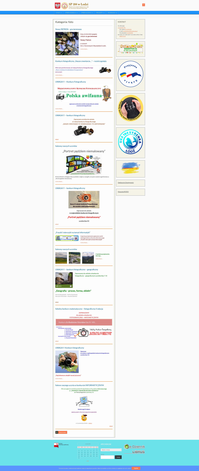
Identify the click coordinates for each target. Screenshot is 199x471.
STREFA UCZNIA (86, 12)
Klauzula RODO (123, 192)
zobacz (90, 423)
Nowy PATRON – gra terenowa (68, 29)
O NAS (58, 12)
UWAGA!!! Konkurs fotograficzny (69, 348)
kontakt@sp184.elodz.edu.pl (130, 31)
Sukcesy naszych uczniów (66, 146)
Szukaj (102, 454)
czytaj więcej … (84, 49)
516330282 (130, 33)
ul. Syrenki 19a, (122, 27)
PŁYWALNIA (111, 12)
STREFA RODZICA (70, 12)
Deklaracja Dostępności (126, 182)
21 (90, 454)
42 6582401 (128, 29)
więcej (56, 341)
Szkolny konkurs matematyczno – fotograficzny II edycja (79, 309)
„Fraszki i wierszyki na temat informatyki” (72, 232)
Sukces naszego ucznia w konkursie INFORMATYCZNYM (79, 385)
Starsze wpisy (62, 432)
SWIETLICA (122, 36)
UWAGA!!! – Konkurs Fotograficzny (70, 82)
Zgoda (136, 468)
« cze (87, 461)
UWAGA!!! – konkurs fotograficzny (70, 115)
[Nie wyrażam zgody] (197, 468)
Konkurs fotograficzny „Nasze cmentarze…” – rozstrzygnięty (80, 61)
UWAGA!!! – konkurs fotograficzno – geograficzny (76, 269)
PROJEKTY (99, 12)
